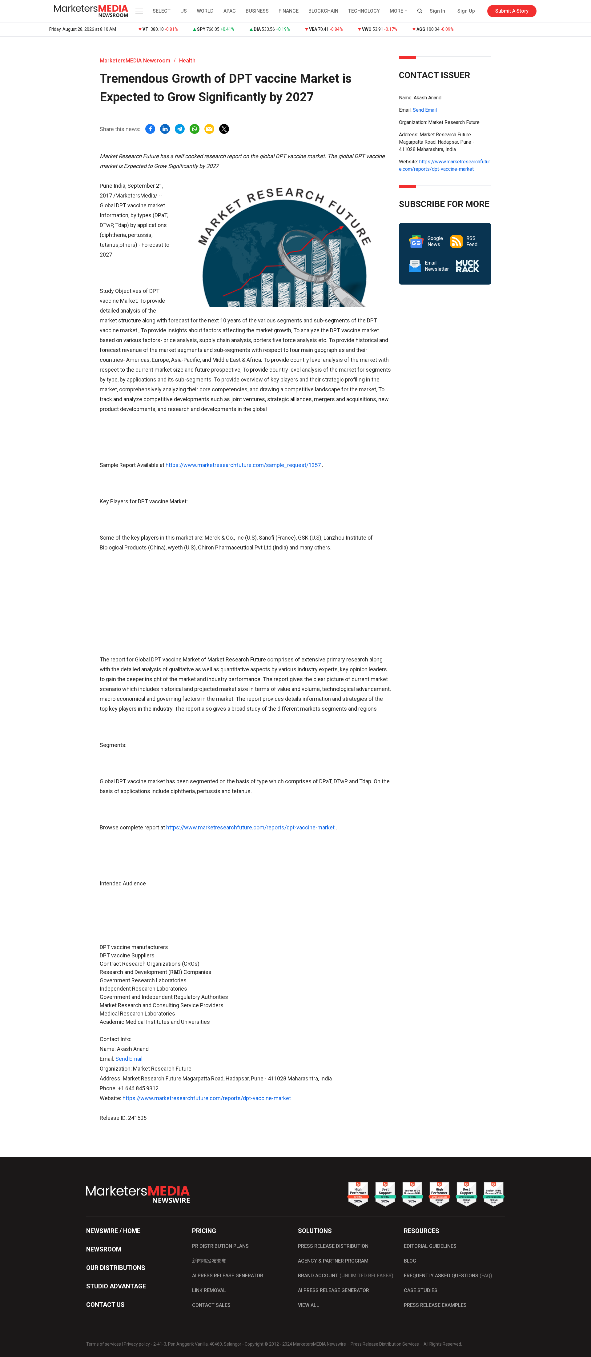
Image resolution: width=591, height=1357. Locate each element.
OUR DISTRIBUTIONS (115, 1267)
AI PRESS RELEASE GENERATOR (227, 1276)
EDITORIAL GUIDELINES (430, 1246)
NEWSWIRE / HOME (113, 1231)
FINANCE (289, 11)
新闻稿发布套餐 (209, 1261)
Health (187, 60)
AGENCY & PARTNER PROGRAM (333, 1261)
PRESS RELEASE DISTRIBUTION (333, 1246)
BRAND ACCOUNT (345, 1276)
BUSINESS (257, 11)
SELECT (162, 11)
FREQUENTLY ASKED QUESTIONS (448, 1276)
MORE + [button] (399, 11)
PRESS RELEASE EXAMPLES (435, 1305)
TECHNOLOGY (364, 11)
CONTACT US (105, 1304)
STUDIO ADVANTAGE (116, 1286)
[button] (138, 11)
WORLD (205, 11)
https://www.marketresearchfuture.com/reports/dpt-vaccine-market (250, 827)
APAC (229, 11)
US (183, 11)
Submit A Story (512, 11)
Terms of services (103, 1344)
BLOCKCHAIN (323, 11)
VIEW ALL (308, 1305)
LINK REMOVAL (209, 1290)
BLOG (410, 1261)
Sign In (437, 11)
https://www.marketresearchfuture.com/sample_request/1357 (243, 465)
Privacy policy (137, 1344)
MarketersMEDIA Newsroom (135, 60)
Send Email (129, 1059)
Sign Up (466, 11)
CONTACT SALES (211, 1305)
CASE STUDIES (420, 1290)
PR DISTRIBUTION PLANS (220, 1246)
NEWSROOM (103, 1249)
